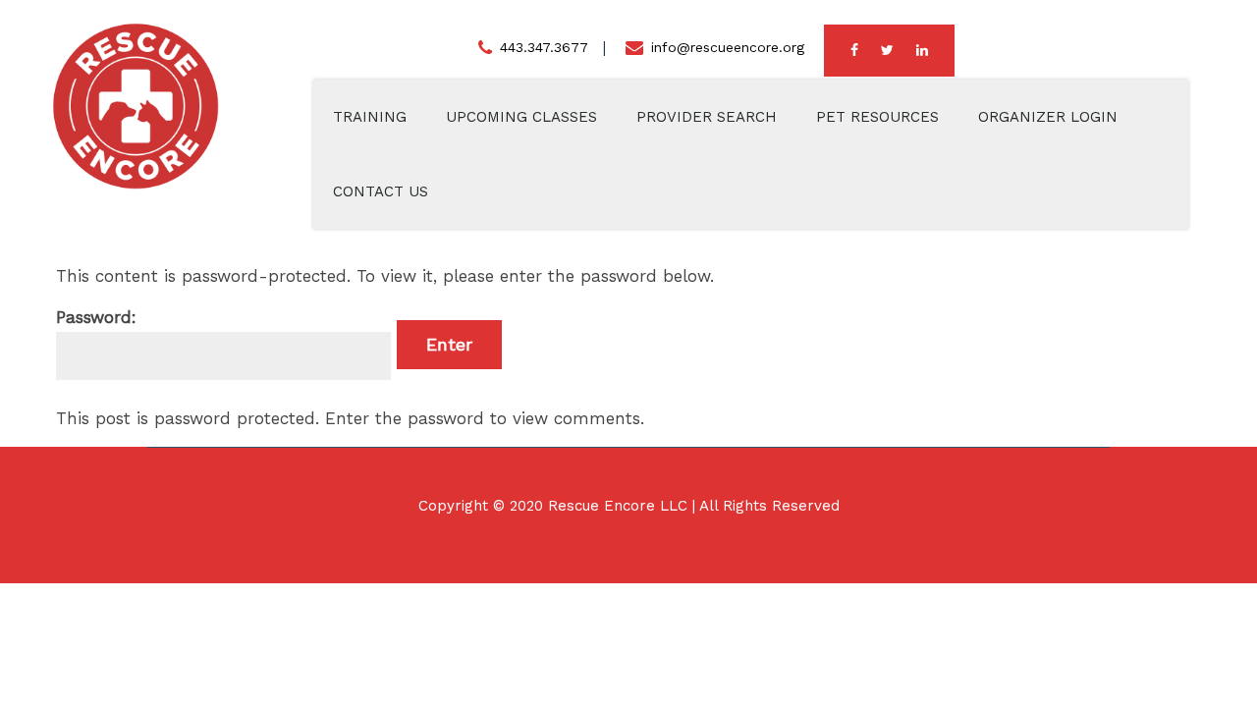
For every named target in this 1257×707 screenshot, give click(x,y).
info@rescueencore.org (727, 47)
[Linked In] (922, 49)
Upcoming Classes (521, 117)
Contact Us (380, 191)
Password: (96, 317)
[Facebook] (854, 49)
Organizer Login (1048, 117)
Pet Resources (877, 117)
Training (370, 117)
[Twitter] (887, 49)
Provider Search (706, 117)
